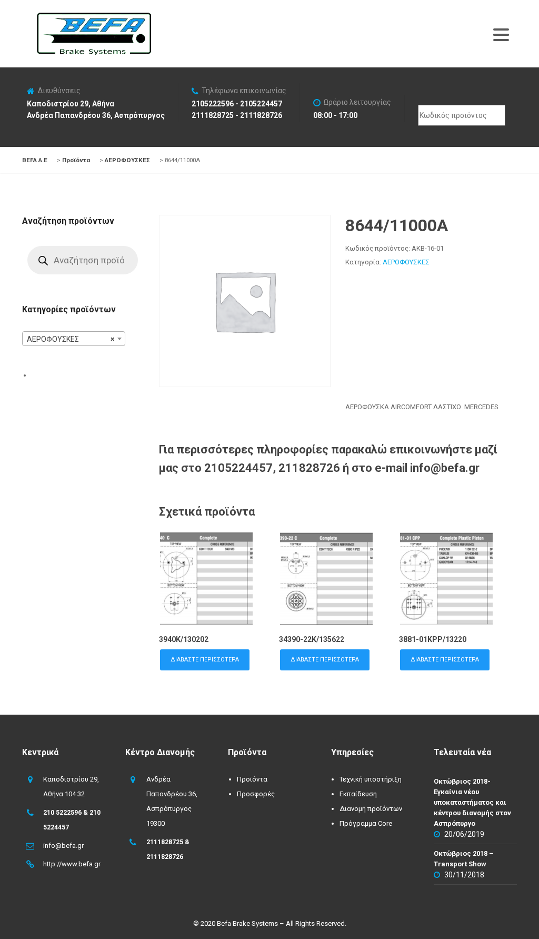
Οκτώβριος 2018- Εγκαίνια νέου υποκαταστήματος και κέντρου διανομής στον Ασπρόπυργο (472, 802)
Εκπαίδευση (358, 794)
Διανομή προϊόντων (371, 809)
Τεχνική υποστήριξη (371, 779)
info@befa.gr (63, 845)
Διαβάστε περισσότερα (205, 659)
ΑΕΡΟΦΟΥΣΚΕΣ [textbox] (70, 339)
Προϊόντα (252, 779)
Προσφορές (256, 794)
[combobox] (73, 338)
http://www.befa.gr (72, 864)
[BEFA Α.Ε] (94, 18)
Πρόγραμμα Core (366, 823)
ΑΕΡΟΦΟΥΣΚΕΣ (406, 262)
